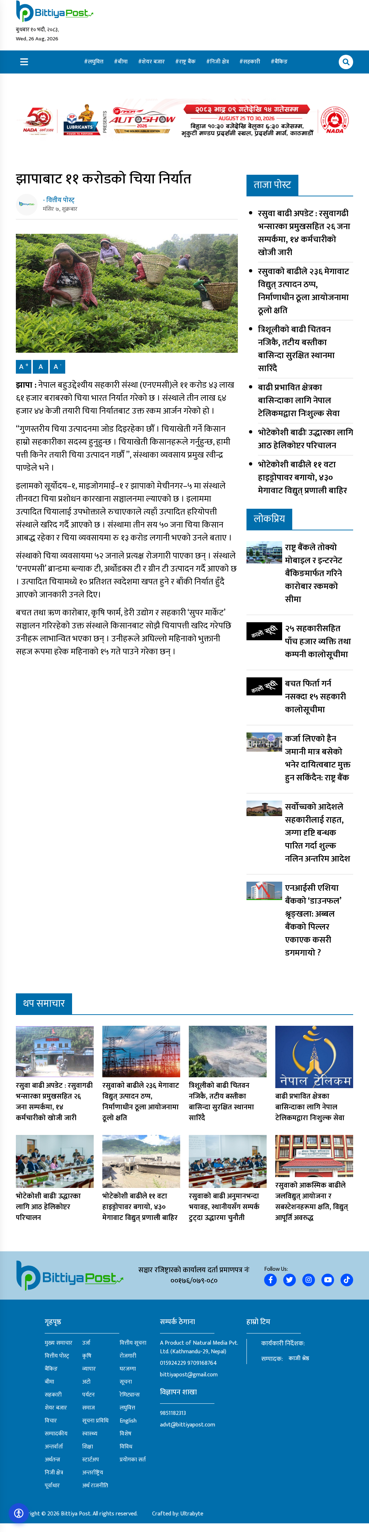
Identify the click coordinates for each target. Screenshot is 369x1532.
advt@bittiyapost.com (187, 1425)
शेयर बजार (154, 62)
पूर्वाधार (52, 1486)
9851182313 (173, 1413)
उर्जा (86, 1343)
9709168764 (202, 1363)
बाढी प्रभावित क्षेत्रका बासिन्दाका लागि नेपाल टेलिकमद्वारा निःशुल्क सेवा (299, 400)
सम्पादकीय (56, 1434)
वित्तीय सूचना (133, 1343)
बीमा (123, 62)
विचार (51, 1421)
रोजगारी (128, 1356)
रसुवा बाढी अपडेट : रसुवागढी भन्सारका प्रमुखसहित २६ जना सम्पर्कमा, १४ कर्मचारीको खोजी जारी (304, 233)
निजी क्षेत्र (220, 62)
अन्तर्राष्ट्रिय (92, 1473)
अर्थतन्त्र (52, 1460)
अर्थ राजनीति (95, 1486)
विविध (126, 1447)
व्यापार (89, 1369)
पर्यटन (88, 1395)
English (128, 1421)
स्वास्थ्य (89, 1434)
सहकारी (252, 62)
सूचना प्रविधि (95, 1421)
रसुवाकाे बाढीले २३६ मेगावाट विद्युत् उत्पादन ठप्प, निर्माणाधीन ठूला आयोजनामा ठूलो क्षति (303, 291)
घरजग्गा (128, 1369)
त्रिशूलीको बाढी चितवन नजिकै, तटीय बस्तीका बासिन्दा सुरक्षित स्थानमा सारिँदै (296, 349)
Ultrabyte (192, 1514)
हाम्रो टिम (258, 1322)
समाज (88, 1408)
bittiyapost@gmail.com (189, 1375)
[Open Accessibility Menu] (19, 1513)
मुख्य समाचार (58, 1343)
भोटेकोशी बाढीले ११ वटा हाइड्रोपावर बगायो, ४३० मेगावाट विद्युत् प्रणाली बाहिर (302, 478)
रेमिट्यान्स (130, 1395)
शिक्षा (87, 1447)
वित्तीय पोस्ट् (57, 1356)
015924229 (173, 1363)
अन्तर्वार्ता (54, 1447)
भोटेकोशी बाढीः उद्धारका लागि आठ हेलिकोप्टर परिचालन (305, 439)
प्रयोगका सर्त (133, 1460)
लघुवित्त (96, 62)
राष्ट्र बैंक (188, 62)
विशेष (126, 1434)
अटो (86, 1382)
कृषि (87, 1356)
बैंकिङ (281, 62)
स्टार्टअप (90, 1460)
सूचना (126, 1382)
